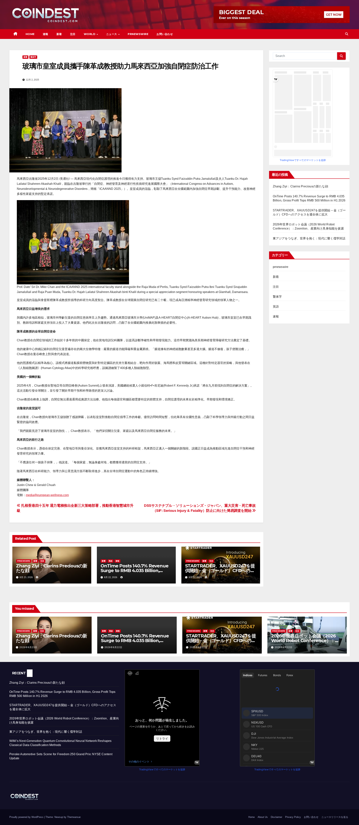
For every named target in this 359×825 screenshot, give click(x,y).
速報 (45, 34)
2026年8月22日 (113, 647)
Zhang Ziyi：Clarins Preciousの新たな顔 (51, 568)
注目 (73, 34)
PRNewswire (138, 34)
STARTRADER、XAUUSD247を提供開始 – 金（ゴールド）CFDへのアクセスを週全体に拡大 (220, 570)
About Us (263, 817)
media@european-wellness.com (47, 495)
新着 (59, 34)
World (90, 34)
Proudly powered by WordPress (26, 817)
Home (30, 34)
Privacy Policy (293, 817)
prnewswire (23, 561)
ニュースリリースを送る (334, 817)
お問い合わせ (165, 34)
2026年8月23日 (28, 647)
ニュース (112, 34)
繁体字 (33, 57)
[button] (346, 34)
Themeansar (73, 817)
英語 (110, 561)
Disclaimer (276, 817)
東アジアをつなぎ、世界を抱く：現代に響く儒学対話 (309, 238)
